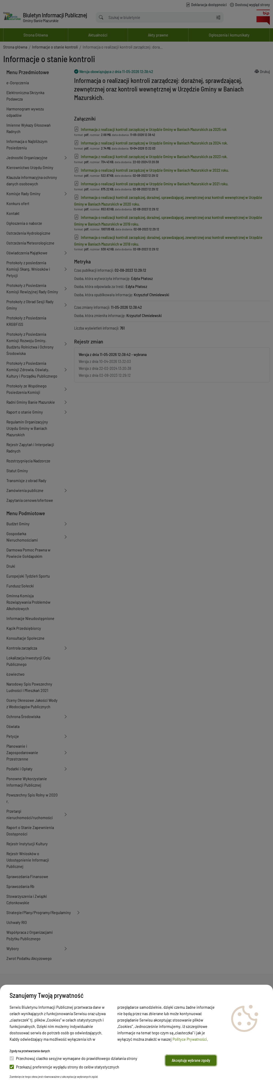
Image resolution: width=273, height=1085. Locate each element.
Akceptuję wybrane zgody (191, 1060)
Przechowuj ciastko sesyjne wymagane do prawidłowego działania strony (76, 1058)
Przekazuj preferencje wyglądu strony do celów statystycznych (67, 1066)
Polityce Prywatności (189, 1039)
